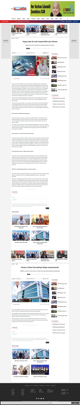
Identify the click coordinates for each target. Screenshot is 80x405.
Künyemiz (36, 385)
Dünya (23, 18)
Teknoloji (33, 18)
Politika (42, 18)
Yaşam (52, 18)
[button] (10, 22)
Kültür (28, 18)
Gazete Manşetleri (50, 390)
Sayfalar (40, 390)
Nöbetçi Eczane (33, 391)
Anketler (32, 390)
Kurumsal (48, 385)
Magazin (19, 18)
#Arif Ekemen (32, 189)
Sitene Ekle (27, 385)
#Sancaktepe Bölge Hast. (33, 324)
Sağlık (38, 18)
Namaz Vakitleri (50, 391)
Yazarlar (76, 21)
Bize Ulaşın (53, 385)
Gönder (47, 208)
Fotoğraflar (69, 21)
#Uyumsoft (28, 189)
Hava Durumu (41, 391)
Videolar (63, 21)
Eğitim (56, 18)
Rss (32, 385)
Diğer (61, 18)
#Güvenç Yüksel (26, 324)
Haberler (13, 38)
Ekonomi (14, 18)
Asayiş (47, 18)
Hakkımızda (42, 385)
